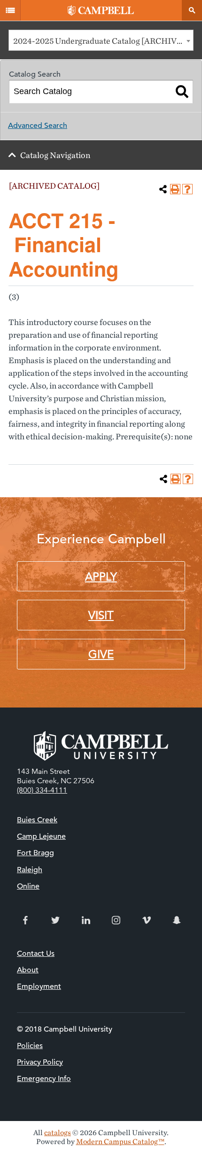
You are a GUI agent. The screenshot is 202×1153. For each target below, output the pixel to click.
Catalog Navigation (55, 155)
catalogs (57, 1132)
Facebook (25, 920)
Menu (10, 10)
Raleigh (29, 870)
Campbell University (101, 10)
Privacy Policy (40, 1062)
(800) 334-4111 (42, 790)
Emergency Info (44, 1078)
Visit (101, 615)
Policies (30, 1045)
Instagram (116, 920)
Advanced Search (37, 125)
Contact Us (35, 953)
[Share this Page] (163, 189)
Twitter (55, 920)
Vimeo (146, 920)
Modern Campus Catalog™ (120, 1141)
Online (28, 886)
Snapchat (176, 920)
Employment (39, 986)
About (28, 970)
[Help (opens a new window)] (187, 189)
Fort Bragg (35, 853)
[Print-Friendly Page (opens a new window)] (175, 189)
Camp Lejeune (41, 836)
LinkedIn (86, 920)
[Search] (182, 91)
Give (101, 654)
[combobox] (101, 40)
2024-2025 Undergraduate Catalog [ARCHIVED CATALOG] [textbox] (103, 41)
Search (191, 10)
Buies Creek (37, 820)
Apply (101, 577)
